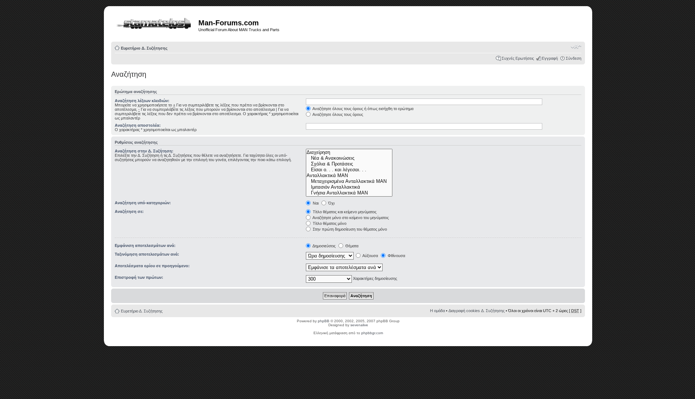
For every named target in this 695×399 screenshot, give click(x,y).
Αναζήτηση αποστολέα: (138, 125)
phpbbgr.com (372, 333)
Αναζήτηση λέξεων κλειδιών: (142, 100)
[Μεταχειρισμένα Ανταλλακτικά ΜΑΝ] (349, 181)
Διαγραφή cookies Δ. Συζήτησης (476, 310)
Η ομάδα (437, 310)
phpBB (323, 321)
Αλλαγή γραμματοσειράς (576, 46)
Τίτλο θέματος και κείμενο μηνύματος (344, 212)
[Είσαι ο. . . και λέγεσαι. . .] (349, 170)
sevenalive (359, 325)
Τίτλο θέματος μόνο (329, 223)
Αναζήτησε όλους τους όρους (337, 114)
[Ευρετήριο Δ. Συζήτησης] (155, 22)
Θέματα (351, 246)
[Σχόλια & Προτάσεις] (349, 164)
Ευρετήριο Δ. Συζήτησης (144, 48)
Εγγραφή (550, 58)
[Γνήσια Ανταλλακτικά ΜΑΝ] (349, 193)
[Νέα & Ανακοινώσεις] (349, 158)
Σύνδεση (573, 58)
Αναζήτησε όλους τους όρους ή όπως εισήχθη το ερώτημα (362, 108)
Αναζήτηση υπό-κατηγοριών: (143, 203)
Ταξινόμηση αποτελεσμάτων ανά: (147, 254)
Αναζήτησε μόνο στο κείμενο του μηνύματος (350, 217)
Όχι (330, 203)
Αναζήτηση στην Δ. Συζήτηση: (144, 151)
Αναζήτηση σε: (129, 211)
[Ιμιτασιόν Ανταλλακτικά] (349, 187)
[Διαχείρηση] (349, 152)
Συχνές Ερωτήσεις (518, 58)
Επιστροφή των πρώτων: (139, 277)
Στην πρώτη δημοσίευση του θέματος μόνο (349, 229)
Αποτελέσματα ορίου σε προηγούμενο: (152, 266)
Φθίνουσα (396, 255)
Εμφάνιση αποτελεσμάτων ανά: (145, 245)
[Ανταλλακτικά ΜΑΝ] (349, 175)
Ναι (315, 203)
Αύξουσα (370, 255)
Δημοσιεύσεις (324, 246)
